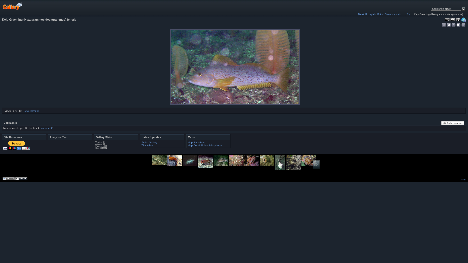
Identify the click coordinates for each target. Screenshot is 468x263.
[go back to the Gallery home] (13, 6)
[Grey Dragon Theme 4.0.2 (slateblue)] (21, 179)
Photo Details (458, 20)
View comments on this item (452, 20)
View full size (447, 20)
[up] (454, 24)
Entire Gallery (149, 142)
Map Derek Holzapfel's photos (205, 145)
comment (46, 128)
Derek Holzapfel (31, 111)
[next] (458, 24)
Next (316, 164)
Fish (409, 14)
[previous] (449, 24)
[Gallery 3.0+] (9, 179)
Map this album (463, 20)
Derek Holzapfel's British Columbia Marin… (381, 14)
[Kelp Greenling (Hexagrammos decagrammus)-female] (235, 67)
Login (463, 179)
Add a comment (454, 123)
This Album (147, 145)
